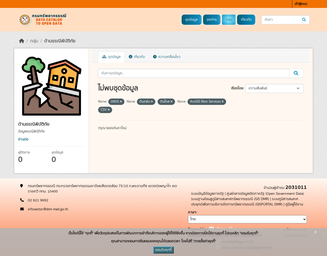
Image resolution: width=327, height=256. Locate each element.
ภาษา (192, 212)
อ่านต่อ (23, 139)
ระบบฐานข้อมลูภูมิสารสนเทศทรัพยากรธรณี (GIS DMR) (230, 199)
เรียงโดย (237, 88)
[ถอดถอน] (121, 102)
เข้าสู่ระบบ (301, 4)
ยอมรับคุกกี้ (163, 249)
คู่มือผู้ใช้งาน (294, 204)
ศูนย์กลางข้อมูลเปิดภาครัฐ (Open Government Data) (265, 193)
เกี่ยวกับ (246, 19)
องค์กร (212, 19)
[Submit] (304, 19)
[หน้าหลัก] (21, 41)
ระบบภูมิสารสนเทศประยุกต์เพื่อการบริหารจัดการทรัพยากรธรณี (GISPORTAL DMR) (244, 202)
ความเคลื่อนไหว (168, 56)
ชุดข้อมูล (191, 19)
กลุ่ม (229, 19)
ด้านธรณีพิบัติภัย (59, 41)
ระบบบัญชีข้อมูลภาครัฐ (207, 193)
